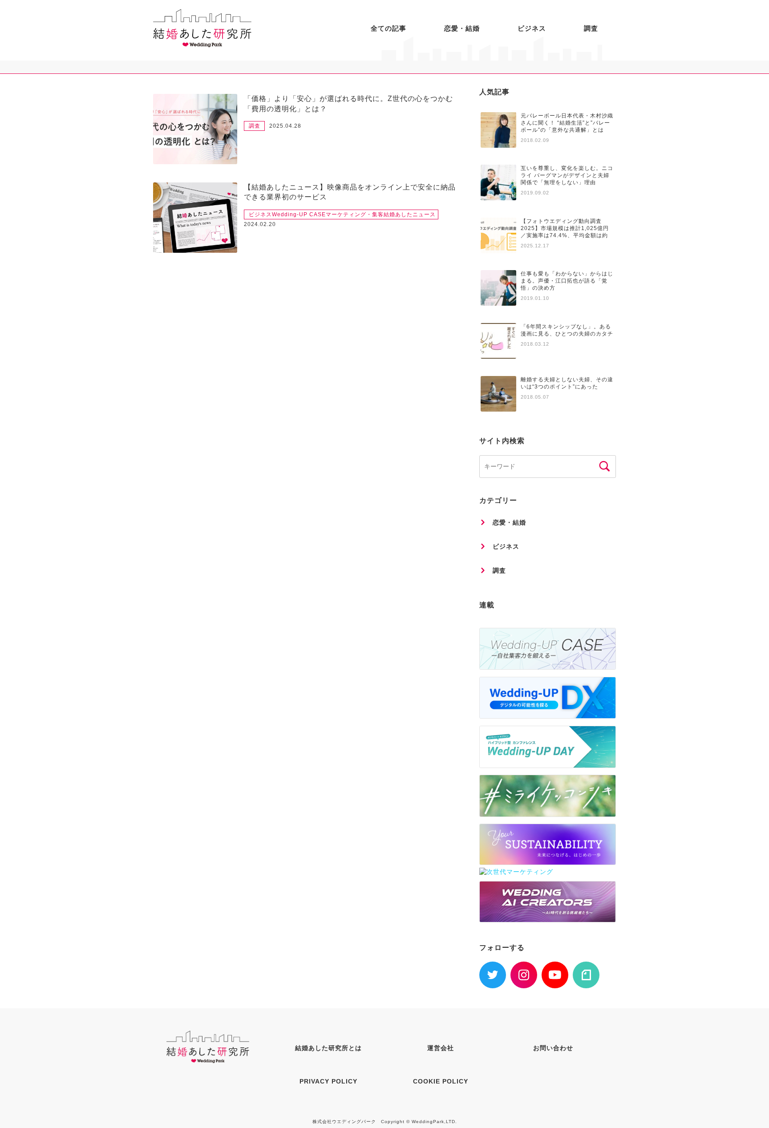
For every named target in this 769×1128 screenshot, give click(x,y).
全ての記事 (388, 28)
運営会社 (440, 1047)
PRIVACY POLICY (328, 1081)
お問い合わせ (553, 1047)
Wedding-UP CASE (299, 214)
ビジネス (532, 28)
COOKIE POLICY (440, 1081)
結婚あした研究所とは (328, 1047)
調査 (591, 28)
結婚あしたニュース (410, 214)
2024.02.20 (260, 224)
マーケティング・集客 (355, 214)
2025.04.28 (285, 126)
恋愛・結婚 (462, 28)
